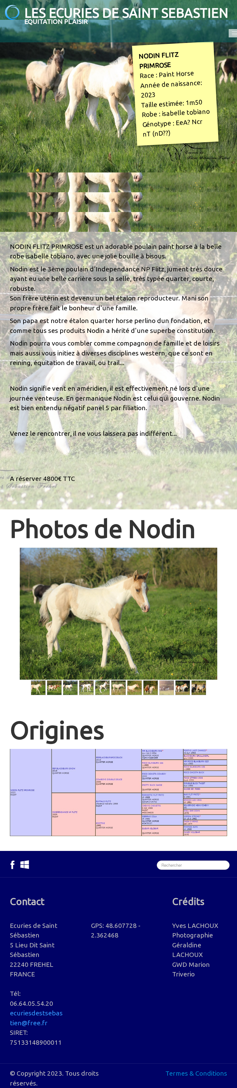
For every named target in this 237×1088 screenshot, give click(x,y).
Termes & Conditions (196, 1073)
